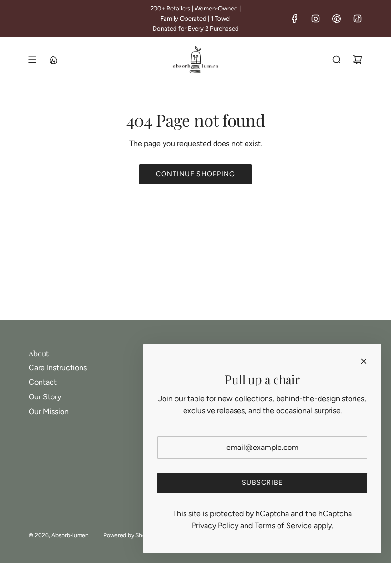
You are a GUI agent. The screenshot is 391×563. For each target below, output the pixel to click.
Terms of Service (283, 525)
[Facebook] (294, 18)
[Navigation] (31, 59)
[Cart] (357, 59)
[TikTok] (357, 18)
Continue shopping (195, 174)
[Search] (336, 59)
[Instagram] (315, 18)
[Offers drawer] (52, 59)
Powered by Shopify (129, 535)
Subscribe (262, 483)
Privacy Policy (215, 525)
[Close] (363, 361)
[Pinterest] (336, 18)
